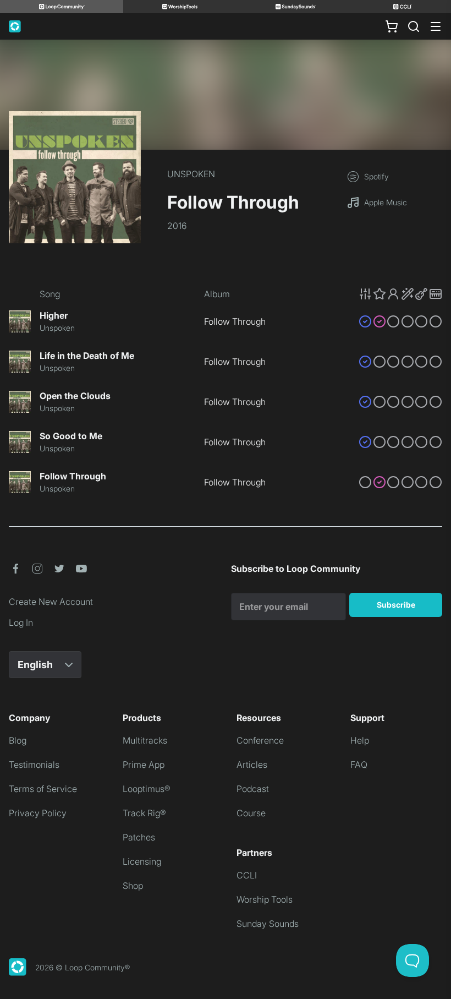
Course (251, 812)
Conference (260, 740)
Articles (252, 764)
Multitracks (145, 740)
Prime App (143, 764)
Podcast (253, 788)
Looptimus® (146, 788)
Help (359, 740)
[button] (400, 294)
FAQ (358, 764)
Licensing (142, 861)
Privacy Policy (38, 812)
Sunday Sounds (268, 923)
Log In (21, 622)
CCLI (247, 875)
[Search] (413, 26)
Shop (133, 885)
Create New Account (51, 601)
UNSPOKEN (191, 173)
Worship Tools (265, 899)
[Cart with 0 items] (391, 26)
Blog (17, 740)
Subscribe (396, 604)
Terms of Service (43, 788)
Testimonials (34, 764)
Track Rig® (144, 812)
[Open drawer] (435, 26)
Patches (139, 837)
